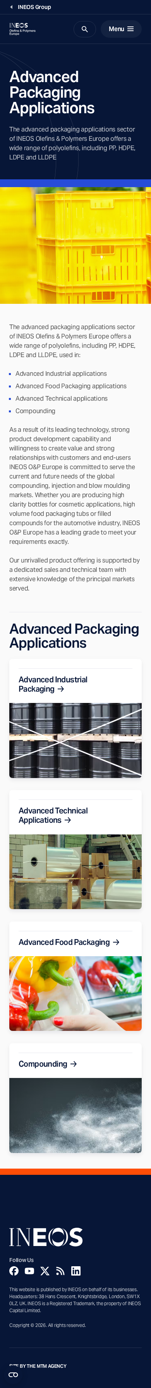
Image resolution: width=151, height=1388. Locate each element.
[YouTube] (29, 1271)
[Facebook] (14, 1271)
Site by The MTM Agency (38, 1366)
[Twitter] (45, 1271)
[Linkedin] (76, 1271)
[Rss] (60, 1271)
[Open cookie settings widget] (13, 1374)
